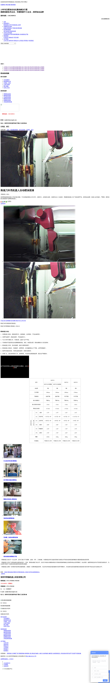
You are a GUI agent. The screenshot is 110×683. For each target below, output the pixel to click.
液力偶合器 (33, 653)
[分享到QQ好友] (4, 201)
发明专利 (11, 40)
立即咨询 (3, 203)
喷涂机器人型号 (8, 25)
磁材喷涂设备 (7, 95)
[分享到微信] (6, 201)
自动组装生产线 (24, 34)
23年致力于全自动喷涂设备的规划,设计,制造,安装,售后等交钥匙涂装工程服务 (24, 67)
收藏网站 (3, 4)
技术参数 (13, 320)
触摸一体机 (39, 653)
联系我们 (31, 40)
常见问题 (16, 37)
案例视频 (13, 4)
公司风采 (21, 40)
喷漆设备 (78, 653)
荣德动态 (11, 37)
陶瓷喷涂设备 (7, 98)
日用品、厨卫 (7, 83)
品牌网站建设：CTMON (7, 659)
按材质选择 (13, 31)
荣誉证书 (16, 40)
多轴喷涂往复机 (8, 26)
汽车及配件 (7, 79)
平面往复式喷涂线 (17, 28)
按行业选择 (7, 31)
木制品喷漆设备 (8, 101)
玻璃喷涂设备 (7, 100)
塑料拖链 (9, 653)
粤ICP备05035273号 (31, 656)
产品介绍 (3, 320)
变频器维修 (21, 653)
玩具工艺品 (7, 87)
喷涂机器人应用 (16, 25)
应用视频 (8, 320)
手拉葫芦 (73, 653)
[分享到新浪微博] (1, 201)
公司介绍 (6, 40)
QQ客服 (6, 664)
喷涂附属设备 (15, 34)
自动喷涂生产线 (8, 34)
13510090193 (7, 663)
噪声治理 (68, 653)
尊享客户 (26, 40)
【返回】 (3, 573)
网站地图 (8, 4)
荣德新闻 (6, 36)
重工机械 (6, 86)
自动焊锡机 (45, 653)
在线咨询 (6, 666)
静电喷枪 (27, 653)
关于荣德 (6, 39)
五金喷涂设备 (7, 97)
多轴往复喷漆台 (8, 28)
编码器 (50, 653)
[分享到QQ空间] (3, 201)
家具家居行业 (7, 81)
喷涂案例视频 (7, 29)
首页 (5, 21)
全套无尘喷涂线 (8, 32)
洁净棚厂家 (15, 653)
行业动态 (6, 37)
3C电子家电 (7, 84)
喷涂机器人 (7, 23)
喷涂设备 (63, 653)
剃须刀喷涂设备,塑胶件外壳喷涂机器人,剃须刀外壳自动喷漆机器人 (22, 572)
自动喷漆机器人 (56, 653)
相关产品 (18, 320)
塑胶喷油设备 (7, 94)
